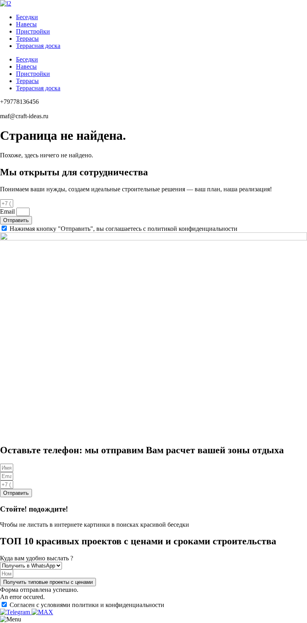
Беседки (27, 17)
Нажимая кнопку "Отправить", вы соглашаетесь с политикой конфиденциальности (123, 228)
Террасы (27, 38)
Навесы (26, 24)
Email (8, 211)
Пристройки (33, 31)
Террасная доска (38, 45)
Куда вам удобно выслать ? (36, 558)
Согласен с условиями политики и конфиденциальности (87, 604)
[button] (48, 582)
